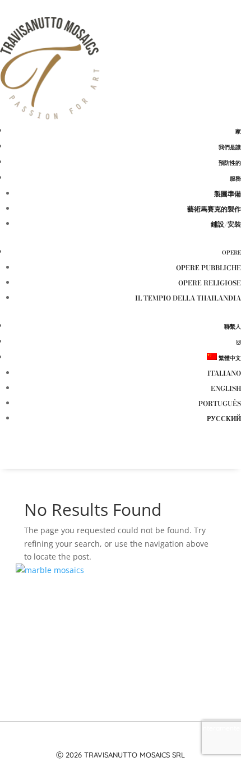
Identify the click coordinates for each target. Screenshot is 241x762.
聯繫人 (232, 326)
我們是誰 (230, 147)
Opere (231, 252)
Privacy (125, 741)
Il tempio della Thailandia (188, 298)
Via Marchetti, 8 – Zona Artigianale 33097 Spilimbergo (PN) (120, 617)
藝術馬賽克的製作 (214, 209)
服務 (235, 178)
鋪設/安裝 (226, 224)
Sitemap (185, 741)
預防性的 (230, 163)
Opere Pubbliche (208, 267)
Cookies (155, 741)
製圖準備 (227, 193)
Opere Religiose (209, 283)
